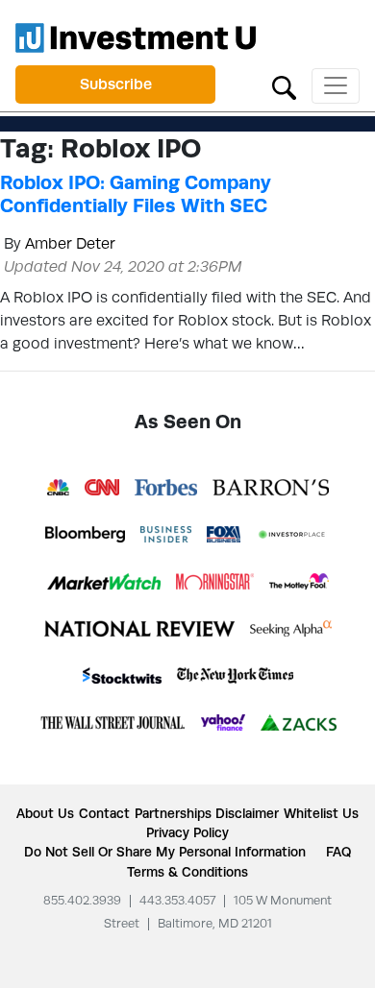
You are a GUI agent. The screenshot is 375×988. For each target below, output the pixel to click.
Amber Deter (70, 243)
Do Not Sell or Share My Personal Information (165, 851)
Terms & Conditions (187, 872)
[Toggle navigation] (336, 86)
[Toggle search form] (284, 86)
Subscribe (116, 84)
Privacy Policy (187, 832)
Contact (104, 813)
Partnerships (173, 813)
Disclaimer (247, 813)
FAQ (338, 851)
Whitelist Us (321, 813)
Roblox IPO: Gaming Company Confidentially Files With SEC (135, 194)
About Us (45, 813)
